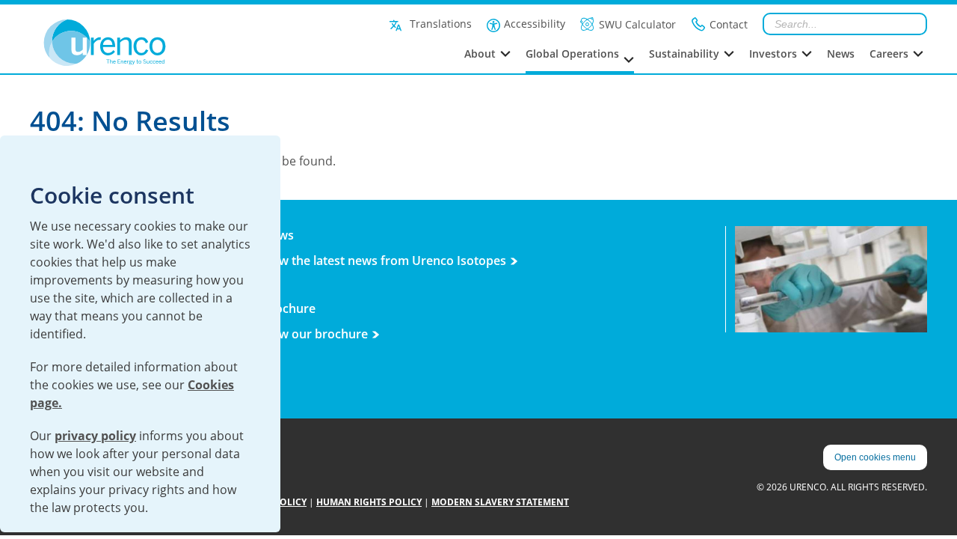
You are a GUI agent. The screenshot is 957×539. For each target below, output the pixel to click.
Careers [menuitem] (889, 53)
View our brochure (315, 334)
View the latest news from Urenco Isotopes (384, 260)
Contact (729, 24)
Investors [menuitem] (773, 53)
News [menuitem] (841, 53)
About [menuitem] (480, 53)
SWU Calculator (637, 24)
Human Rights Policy (369, 502)
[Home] (138, 42)
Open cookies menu (875, 457)
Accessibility (534, 23)
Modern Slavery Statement (500, 502)
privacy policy (95, 435)
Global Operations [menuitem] (572, 53)
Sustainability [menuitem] (684, 53)
